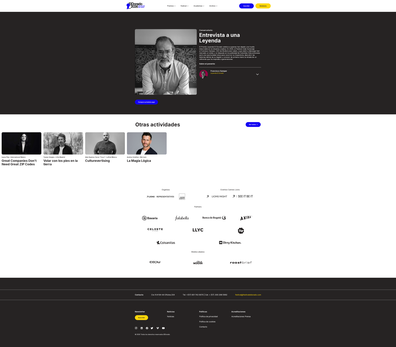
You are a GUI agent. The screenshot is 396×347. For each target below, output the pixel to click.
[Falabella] (182, 218)
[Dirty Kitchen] (230, 242)
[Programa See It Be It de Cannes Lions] (243, 196)
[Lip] (241, 231)
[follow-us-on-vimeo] (157, 328)
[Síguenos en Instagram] (136, 328)
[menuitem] (170, 6)
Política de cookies (207, 322)
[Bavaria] (149, 218)
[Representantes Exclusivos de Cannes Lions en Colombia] (160, 196)
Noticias (170, 316)
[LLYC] (198, 230)
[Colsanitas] (165, 242)
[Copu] (155, 262)
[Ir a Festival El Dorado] (135, 6)
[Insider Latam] (198, 262)
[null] (182, 196)
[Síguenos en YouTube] (163, 328)
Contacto (203, 327)
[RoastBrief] (241, 262)
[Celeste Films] (155, 230)
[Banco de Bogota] (214, 218)
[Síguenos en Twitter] (152, 328)
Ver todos (252, 124)
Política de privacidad (208, 316)
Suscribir (141, 317)
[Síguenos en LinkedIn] (142, 328)
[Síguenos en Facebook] (147, 328)
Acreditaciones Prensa (241, 316)
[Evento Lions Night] (217, 196)
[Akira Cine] (246, 218)
